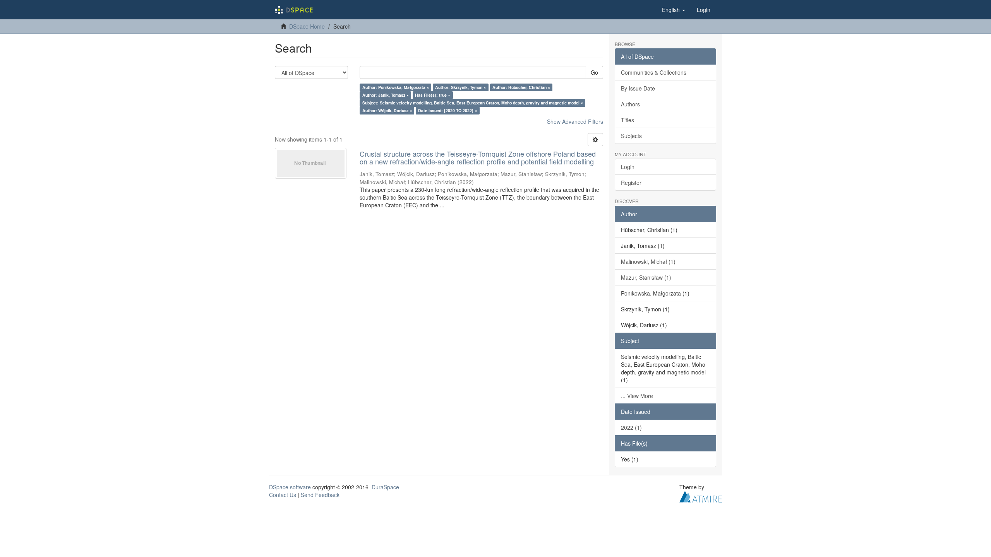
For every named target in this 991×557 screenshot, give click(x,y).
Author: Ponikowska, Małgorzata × (395, 87)
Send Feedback (320, 495)
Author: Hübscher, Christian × (521, 87)
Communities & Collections (653, 72)
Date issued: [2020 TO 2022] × (447, 110)
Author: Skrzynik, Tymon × (460, 87)
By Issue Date (638, 88)
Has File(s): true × (432, 95)
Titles (627, 120)
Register (631, 182)
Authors (630, 104)
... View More (637, 396)
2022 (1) (631, 427)
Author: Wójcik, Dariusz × (387, 110)
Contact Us (282, 495)
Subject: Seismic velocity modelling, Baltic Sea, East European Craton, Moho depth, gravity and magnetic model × (472, 103)
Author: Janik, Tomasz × (385, 95)
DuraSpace (385, 487)
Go (594, 72)
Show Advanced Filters (575, 121)
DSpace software (290, 487)
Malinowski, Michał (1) (648, 261)
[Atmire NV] (700, 495)
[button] (673, 9)
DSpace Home (307, 26)
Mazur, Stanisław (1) (646, 277)
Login (627, 167)
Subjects (631, 136)
